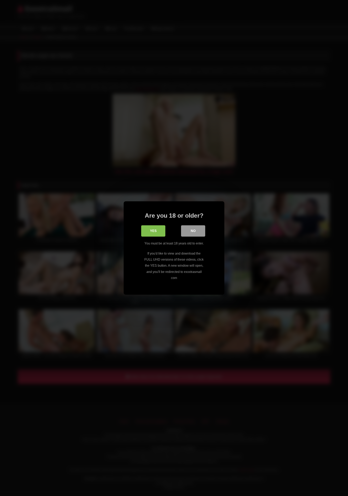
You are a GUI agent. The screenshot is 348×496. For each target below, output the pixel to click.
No (193, 231)
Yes (153, 231)
